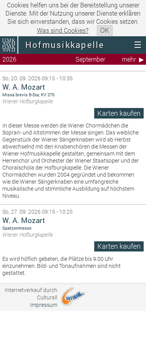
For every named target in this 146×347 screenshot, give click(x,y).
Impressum (43, 304)
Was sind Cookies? (62, 30)
